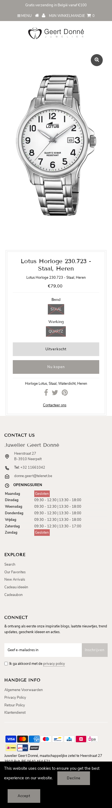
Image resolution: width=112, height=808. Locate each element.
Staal (56, 309)
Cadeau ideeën (16, 587)
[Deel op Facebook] (46, 394)
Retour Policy (14, 705)
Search (9, 564)
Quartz (56, 331)
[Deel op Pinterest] (65, 394)
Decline (73, 778)
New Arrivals (14, 579)
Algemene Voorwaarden (23, 689)
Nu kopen (56, 367)
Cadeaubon (13, 594)
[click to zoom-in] (97, 60)
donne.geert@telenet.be (33, 476)
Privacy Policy (15, 697)
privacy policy (54, 663)
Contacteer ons (54, 405)
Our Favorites (15, 572)
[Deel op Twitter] (55, 394)
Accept (24, 796)
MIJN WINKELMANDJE (72, 15)
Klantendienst (15, 712)
